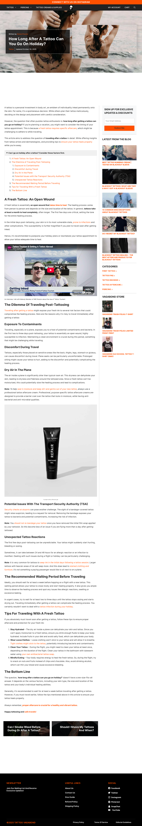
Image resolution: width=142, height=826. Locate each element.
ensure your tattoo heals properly (76, 142)
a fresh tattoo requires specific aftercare (58, 128)
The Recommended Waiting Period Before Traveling (36, 183)
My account (114, 7)
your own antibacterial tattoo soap (38, 654)
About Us (69, 788)
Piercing (25, 7)
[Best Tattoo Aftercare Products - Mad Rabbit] (119, 430)
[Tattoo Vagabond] (71, 7)
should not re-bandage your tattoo (30, 523)
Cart (127, 7)
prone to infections (82, 222)
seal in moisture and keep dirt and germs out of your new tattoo (47, 389)
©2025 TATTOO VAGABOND (21, 822)
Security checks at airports (17, 509)
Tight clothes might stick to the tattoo (28, 643)
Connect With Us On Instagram (71, 2)
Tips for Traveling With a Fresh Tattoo (29, 187)
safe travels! (30, 712)
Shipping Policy (72, 806)
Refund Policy (71, 802)
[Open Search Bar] (135, 7)
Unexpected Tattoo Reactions (28, 180)
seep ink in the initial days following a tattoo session (64, 562)
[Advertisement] (71, 87)
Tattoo (10, 7)
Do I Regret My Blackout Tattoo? (118, 234)
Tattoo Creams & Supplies (49, 7)
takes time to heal (58, 205)
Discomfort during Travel (26, 169)
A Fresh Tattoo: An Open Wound (26, 158)
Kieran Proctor (22, 34)
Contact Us (70, 793)
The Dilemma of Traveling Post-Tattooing (31, 162)
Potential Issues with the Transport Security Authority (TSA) (42, 176)
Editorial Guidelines (123, 822)
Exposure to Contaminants (27, 165)
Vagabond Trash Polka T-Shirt (117, 314)
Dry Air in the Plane (24, 173)
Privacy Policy (78, 822)
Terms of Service (101, 822)
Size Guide (70, 797)
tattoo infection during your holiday (56, 606)
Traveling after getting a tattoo (18, 310)
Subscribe (119, 128)
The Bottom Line (19, 190)
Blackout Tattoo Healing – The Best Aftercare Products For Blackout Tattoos (117, 257)
